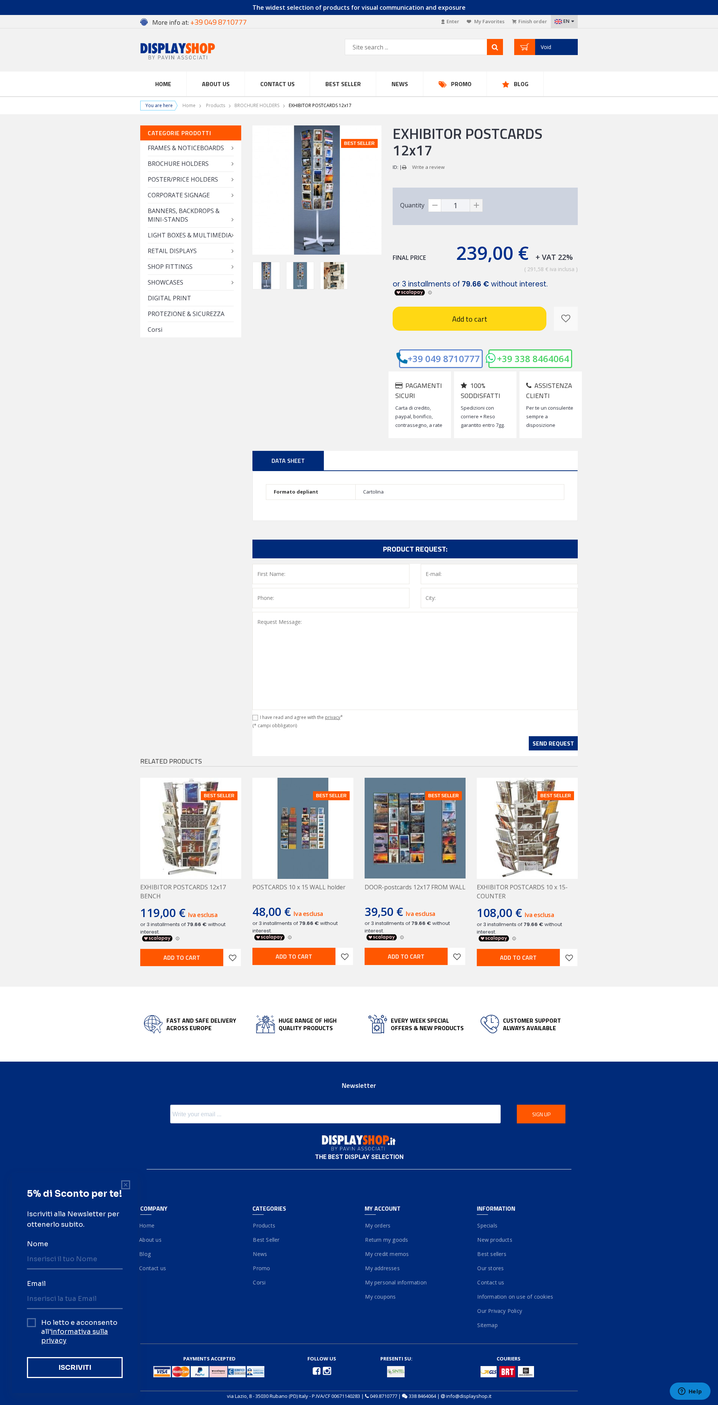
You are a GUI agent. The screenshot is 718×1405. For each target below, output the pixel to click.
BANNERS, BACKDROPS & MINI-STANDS (184, 215)
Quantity (412, 205)
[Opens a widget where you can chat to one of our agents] (690, 1392)
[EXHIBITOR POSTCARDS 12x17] (266, 275)
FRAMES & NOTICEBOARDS (186, 148)
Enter (453, 21)
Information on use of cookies (515, 1296)
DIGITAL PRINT (169, 298)
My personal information (396, 1282)
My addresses (382, 1268)
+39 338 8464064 (533, 358)
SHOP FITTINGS (170, 267)
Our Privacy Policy (499, 1310)
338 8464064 (422, 1396)
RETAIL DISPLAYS (172, 251)
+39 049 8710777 (444, 358)
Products (215, 105)
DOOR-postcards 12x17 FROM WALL (415, 887)
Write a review (428, 167)
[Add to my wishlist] (566, 319)
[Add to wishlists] (232, 957)
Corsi (155, 329)
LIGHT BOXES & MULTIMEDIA (189, 235)
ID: (395, 167)
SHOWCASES (165, 282)
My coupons (380, 1296)
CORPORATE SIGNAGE (179, 195)
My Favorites (488, 21)
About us (151, 1239)
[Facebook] (317, 1370)
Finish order (532, 21)
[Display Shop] (190, 52)
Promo (461, 83)
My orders (377, 1225)
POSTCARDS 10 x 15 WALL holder (299, 887)
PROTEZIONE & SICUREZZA (186, 314)
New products (494, 1239)
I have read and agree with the (301, 717)
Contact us (277, 83)
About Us (216, 83)
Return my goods (386, 1239)
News (400, 83)
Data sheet (288, 460)
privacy (332, 717)
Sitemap (487, 1325)
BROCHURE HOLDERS (256, 105)
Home (163, 83)
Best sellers (491, 1253)
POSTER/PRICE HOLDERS (183, 179)
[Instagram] (327, 1370)
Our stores (490, 1268)
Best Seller (343, 83)
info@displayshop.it (468, 1396)
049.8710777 (383, 1396)
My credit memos (387, 1253)
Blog (521, 83)
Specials (487, 1225)
